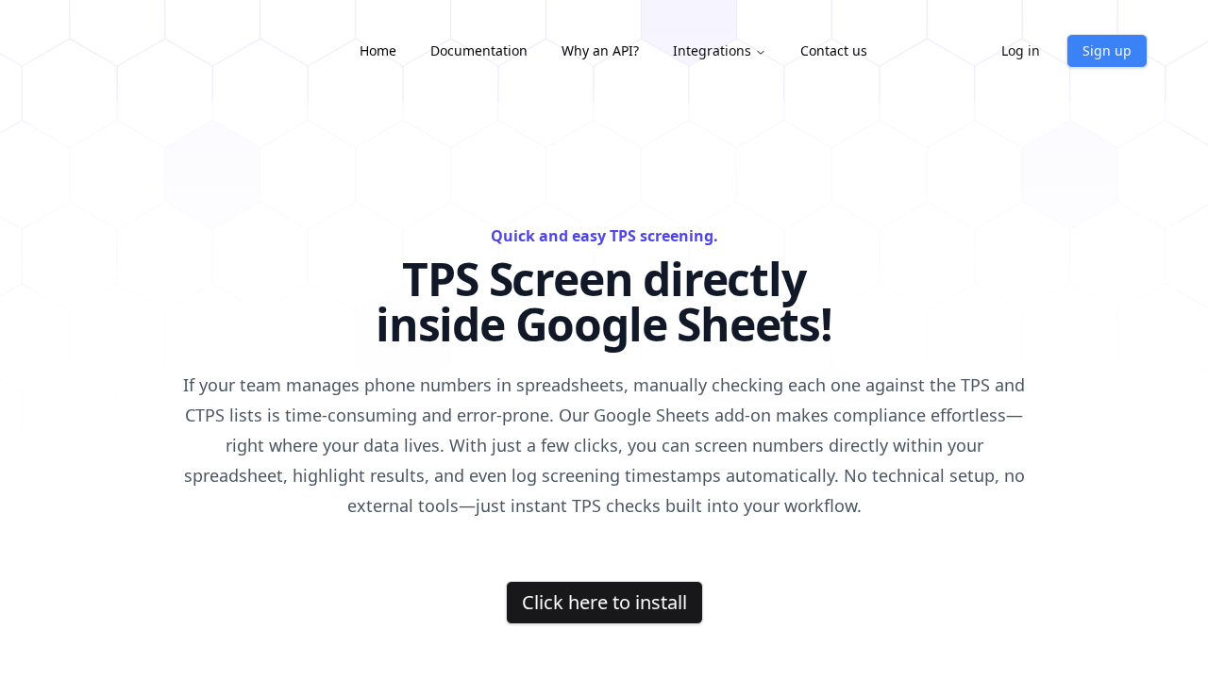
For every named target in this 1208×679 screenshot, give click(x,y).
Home (378, 50)
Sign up (1107, 50)
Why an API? (600, 50)
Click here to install (604, 602)
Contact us (833, 50)
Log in (1020, 50)
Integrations (712, 50)
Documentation (479, 50)
